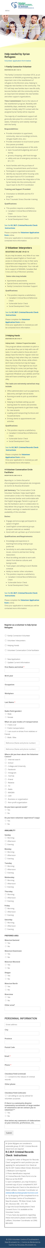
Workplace (9, 693)
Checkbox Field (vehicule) (15, 1093)
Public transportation (15, 728)
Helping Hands (13, 645)
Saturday (8, 920)
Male (9, 714)
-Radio (9, 789)
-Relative (10, 782)
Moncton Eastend (12, 940)
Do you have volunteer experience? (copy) (22, 818)
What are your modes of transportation (21, 722)
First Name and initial (14, 667)
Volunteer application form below (17, 61)
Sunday (8, 835)
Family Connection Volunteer (18, 635)
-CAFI (9, 796)
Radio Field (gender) (13, 711)
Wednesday (9, 877)
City (6, 1030)
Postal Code (10, 1047)
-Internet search (13, 759)
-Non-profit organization (17, 802)
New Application (13, 659)
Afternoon (11, 841)
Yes (8, 810)
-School (10, 763)
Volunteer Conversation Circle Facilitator (23, 650)
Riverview (9, 994)
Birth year (9, 676)
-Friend (10, 779)
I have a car (11, 725)
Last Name (10, 702)
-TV (8, 786)
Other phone (10, 1084)
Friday (7, 906)
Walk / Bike (11, 737)
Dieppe (8, 973)
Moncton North (11, 983)
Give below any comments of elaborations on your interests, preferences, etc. (22, 1122)
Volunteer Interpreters (16, 640)
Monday (8, 849)
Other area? (10, 1005)
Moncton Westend (12, 962)
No (8, 813)
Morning (10, 838)
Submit (9, 1133)
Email (8, 1056)
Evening (10, 844)
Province (8, 1039)
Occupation (9, 685)
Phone (8, 1065)
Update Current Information (18, 662)
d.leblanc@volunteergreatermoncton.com (22, 1193)
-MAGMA (10, 792)
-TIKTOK (10, 776)
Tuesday (8, 863)
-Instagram (11, 773)
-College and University (16, 766)
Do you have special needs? (16, 807)
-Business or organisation (17, 799)
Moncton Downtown (13, 951)
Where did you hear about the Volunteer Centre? (21, 755)
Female (10, 717)
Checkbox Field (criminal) (15, 1074)
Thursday (8, 891)
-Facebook (11, 769)
